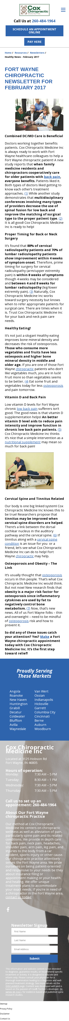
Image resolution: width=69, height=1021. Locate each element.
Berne (39, 720)
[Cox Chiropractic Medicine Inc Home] (34, 10)
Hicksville (41, 704)
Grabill (15, 708)
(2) (60, 218)
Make (44, 636)
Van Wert (41, 691)
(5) (59, 429)
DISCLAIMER (12, 986)
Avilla (13, 724)
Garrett (40, 708)
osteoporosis (53, 385)
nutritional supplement (23, 442)
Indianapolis (43, 699)
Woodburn (42, 729)
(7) (28, 608)
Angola (15, 691)
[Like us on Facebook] (8, 911)
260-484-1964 (43, 20)
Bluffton (16, 720)
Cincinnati (42, 716)
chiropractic (25, 369)
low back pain (27, 408)
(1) (26, 193)
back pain (52, 177)
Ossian (39, 695)
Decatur (16, 712)
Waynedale (18, 729)
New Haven (18, 699)
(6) (55, 535)
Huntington (19, 704)
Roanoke (16, 695)
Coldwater (17, 716)
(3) (31, 291)
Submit (35, 958)
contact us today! (18, 897)
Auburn (40, 724)
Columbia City (44, 712)
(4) (26, 381)
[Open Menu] (63, 9)
